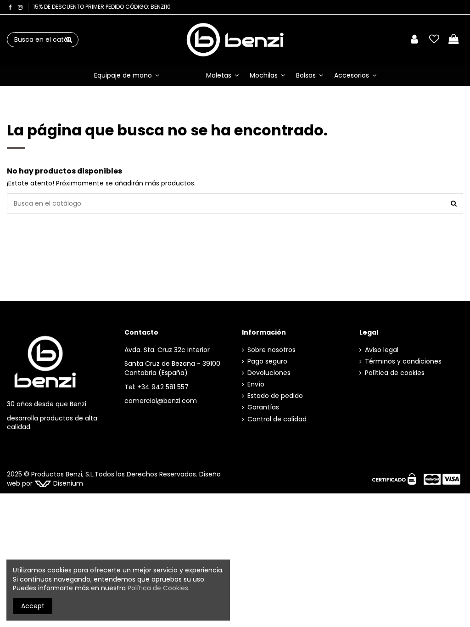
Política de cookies (395, 373)
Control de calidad (277, 419)
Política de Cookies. (159, 588)
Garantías (263, 407)
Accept (33, 605)
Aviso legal (381, 350)
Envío (255, 384)
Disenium (67, 483)
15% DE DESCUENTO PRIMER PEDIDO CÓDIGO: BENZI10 (102, 7)
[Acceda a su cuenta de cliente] (414, 39)
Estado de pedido (275, 396)
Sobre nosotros (271, 350)
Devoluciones (269, 373)
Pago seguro (267, 361)
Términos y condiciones (403, 361)
